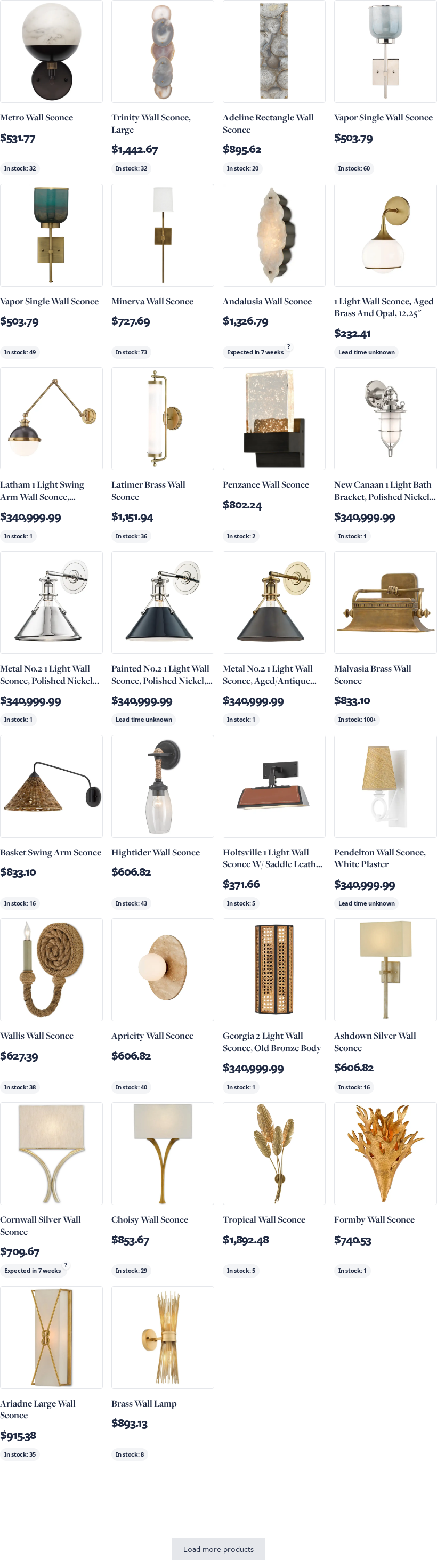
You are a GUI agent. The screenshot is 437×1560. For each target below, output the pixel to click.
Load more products (218, 1549)
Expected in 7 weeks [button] (255, 352)
